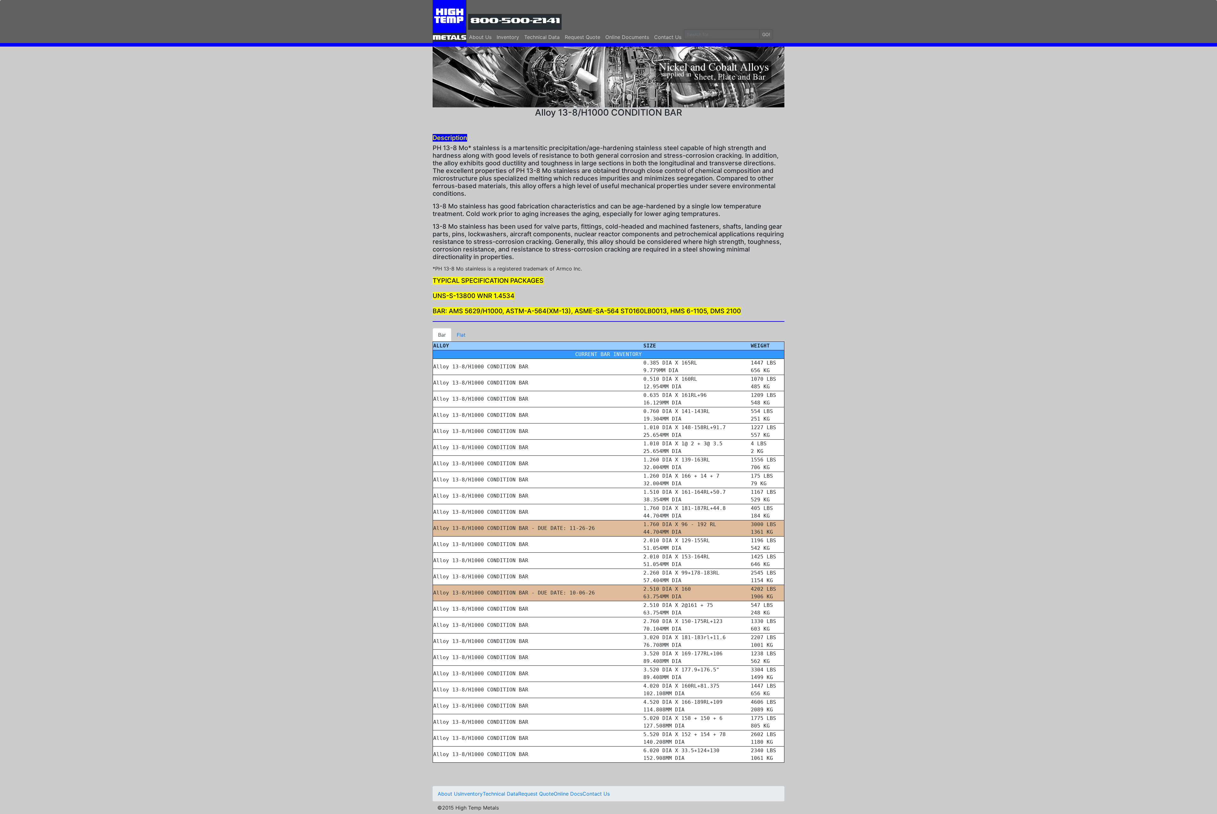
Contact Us (667, 37)
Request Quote (582, 37)
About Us (480, 37)
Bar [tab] (442, 335)
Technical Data (542, 37)
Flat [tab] (461, 335)
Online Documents (627, 37)
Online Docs (568, 794)
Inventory (508, 37)
